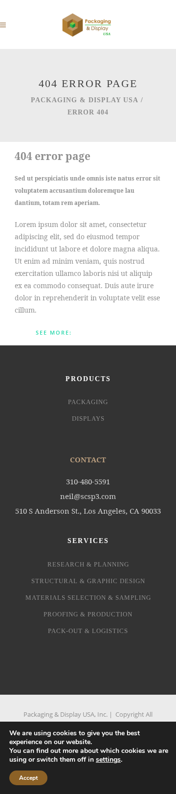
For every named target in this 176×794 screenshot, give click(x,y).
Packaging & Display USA (84, 100)
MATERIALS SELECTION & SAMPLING (88, 597)
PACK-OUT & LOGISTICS (88, 631)
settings (108, 759)
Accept (28, 778)
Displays (88, 418)
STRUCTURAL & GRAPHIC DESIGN (88, 581)
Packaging (88, 402)
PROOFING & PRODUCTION (88, 614)
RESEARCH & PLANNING (88, 564)
